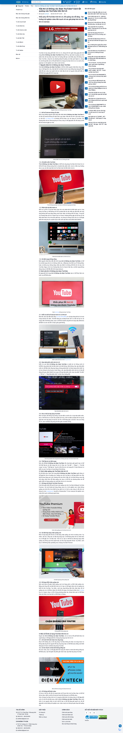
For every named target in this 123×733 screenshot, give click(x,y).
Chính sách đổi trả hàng (67, 717)
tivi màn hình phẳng (61, 316)
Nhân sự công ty (43, 717)
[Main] (18, 2)
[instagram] (94, 712)
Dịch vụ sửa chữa (66, 721)
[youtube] (90, 712)
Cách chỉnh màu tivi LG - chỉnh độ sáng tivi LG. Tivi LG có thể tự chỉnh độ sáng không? (97, 18)
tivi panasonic (50, 491)
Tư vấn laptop (19, 50)
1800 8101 (20, 716)
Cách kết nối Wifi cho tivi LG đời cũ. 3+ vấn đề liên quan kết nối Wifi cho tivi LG (97, 94)
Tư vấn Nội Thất (20, 38)
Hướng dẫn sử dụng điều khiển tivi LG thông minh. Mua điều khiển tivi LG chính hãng (97, 58)
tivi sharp (81, 590)
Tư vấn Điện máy (20, 34)
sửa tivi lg (57, 312)
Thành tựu (41, 714)
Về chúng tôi (42, 712)
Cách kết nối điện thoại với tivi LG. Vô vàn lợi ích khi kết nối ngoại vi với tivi (97, 40)
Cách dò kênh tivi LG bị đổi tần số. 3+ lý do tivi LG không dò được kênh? (97, 52)
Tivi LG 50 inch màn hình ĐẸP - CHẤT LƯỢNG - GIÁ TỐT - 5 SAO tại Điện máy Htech (97, 70)
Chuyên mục (19, 9)
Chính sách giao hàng (67, 712)
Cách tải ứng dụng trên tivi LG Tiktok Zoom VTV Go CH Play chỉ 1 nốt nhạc (97, 34)
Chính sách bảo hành (67, 719)
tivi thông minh (49, 118)
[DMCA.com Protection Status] (103, 717)
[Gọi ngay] (120, 725)
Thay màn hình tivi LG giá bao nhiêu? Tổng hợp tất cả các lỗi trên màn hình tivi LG (97, 28)
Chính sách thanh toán (67, 714)
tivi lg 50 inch (68, 359)
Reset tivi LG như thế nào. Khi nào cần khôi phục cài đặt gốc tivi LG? (97, 23)
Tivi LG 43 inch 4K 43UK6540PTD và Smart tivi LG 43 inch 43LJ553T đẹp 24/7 (97, 76)
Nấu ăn (18, 58)
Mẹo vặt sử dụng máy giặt (22, 13)
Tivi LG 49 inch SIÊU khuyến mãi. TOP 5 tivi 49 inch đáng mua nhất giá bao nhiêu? (97, 82)
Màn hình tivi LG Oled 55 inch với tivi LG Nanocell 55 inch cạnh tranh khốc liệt (97, 100)
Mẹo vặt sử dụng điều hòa (22, 17)
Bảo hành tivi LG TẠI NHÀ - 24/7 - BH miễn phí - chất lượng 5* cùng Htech (97, 118)
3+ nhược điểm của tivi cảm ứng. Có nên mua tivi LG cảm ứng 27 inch (96, 112)
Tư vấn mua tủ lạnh (21, 22)
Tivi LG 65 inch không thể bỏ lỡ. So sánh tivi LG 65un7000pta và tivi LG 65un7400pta (97, 88)
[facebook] (86, 712)
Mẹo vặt (18, 54)
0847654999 (27, 716)
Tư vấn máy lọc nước (21, 30)
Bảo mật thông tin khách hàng (69, 724)
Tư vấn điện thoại (20, 46)
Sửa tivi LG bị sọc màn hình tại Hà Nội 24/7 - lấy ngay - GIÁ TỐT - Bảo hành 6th (97, 124)
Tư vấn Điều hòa (20, 26)
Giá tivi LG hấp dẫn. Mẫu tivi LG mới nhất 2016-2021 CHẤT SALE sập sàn (97, 13)
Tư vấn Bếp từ (19, 42)
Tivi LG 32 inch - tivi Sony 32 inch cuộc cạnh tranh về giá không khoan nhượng (97, 64)
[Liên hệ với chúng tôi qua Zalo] (120, 729)
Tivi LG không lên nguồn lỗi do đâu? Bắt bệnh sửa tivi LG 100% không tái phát (97, 46)
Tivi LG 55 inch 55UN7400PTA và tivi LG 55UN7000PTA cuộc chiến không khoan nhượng (97, 106)
